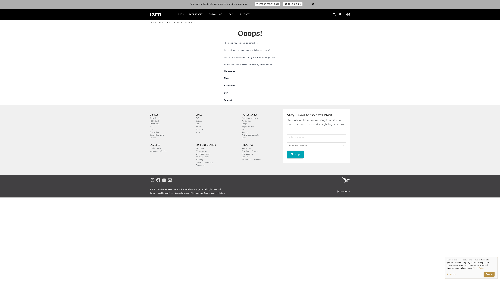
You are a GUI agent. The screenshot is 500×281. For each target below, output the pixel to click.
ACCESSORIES (250, 115)
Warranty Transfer (203, 157)
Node (198, 127)
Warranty (199, 160)
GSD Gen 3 (155, 118)
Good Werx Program (250, 151)
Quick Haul (154, 132)
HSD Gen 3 (154, 121)
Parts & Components (250, 135)
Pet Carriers (246, 121)
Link (197, 124)
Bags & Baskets (248, 127)
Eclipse (199, 121)
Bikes (181, 15)
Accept (489, 274)
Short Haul (200, 129)
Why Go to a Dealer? (159, 151)
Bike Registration (203, 154)
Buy (226, 93)
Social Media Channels (251, 160)
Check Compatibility (204, 162)
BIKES (199, 115)
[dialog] (471, 267)
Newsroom (246, 148)
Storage (245, 132)
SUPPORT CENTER (206, 145)
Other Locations (292, 4)
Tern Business (247, 154)
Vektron (153, 138)
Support (245, 15)
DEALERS (155, 145)
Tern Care (200, 148)
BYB (197, 118)
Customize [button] (451, 274)
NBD (152, 127)
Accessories (196, 15)
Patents (222, 193)
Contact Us (200, 165)
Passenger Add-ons (250, 118)
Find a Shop (215, 15)
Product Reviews (164, 22)
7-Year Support (202, 151)
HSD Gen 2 (154, 124)
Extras (244, 138)
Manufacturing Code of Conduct (204, 193)
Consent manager (182, 193)
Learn (231, 15)
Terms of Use (155, 193)
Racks (244, 129)
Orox (152, 129)
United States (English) (267, 4)
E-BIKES (154, 115)
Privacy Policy (167, 193)
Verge (198, 132)
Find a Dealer (155, 148)
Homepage (229, 71)
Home (152, 22)
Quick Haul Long (157, 135)
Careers (245, 157)
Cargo (244, 124)
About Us (247, 145)
